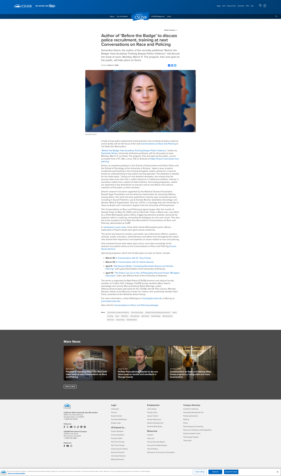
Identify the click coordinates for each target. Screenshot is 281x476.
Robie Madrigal (155, 316)
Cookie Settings (200, 472)
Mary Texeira (145, 316)
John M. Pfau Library (137, 312)
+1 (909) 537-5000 (71, 419)
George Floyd (120, 319)
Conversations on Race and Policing (118, 312)
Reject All (215, 472)
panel (117, 316)
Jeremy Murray (134, 316)
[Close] (277, 471)
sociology (110, 316)
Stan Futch (110, 319)
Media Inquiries (169, 30)
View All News (70, 386)
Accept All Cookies (231, 472)
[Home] (23, 6)
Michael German (167, 316)
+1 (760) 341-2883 (70, 438)
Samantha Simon (132, 319)
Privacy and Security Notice (16, 473)
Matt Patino (124, 316)
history (174, 312)
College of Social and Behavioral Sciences (157, 312)
